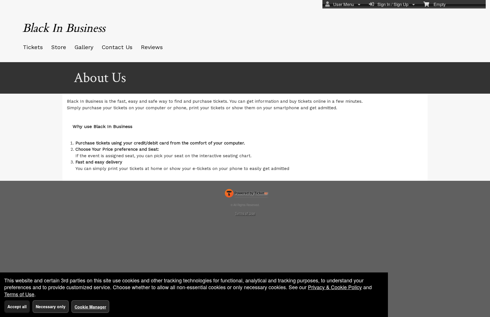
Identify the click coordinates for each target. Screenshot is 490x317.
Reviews (152, 47)
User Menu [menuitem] (342, 4)
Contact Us (117, 47)
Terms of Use (245, 213)
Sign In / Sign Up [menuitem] (391, 4)
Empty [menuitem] (437, 4)
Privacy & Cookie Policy (335, 287)
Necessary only (51, 306)
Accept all (17, 306)
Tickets (33, 47)
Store (58, 47)
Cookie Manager (90, 307)
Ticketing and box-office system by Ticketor (246, 194)
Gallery (84, 47)
